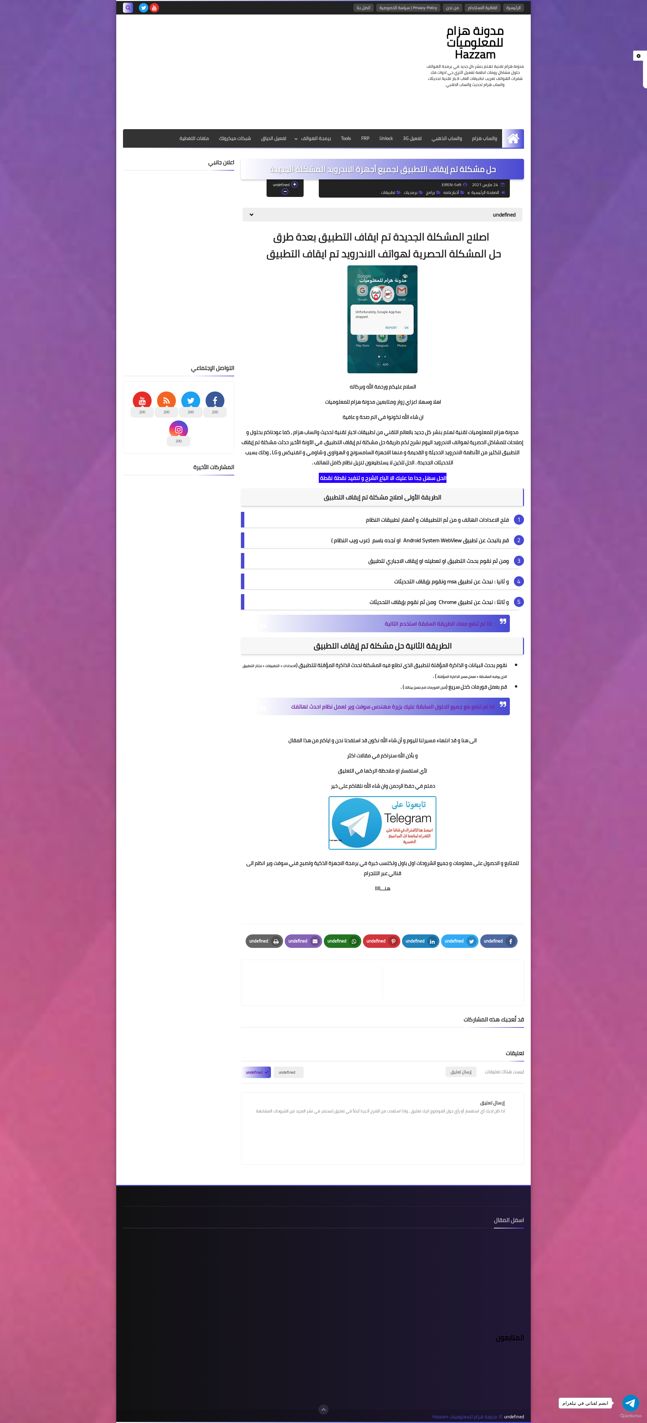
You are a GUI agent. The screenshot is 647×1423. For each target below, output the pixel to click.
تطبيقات (388, 192)
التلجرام (372, 873)
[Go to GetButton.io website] (631, 1416)
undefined (287, 1072)
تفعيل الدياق (273, 138)
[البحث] (128, 8)
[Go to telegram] (630, 1403)
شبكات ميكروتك (235, 138)
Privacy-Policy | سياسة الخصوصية (408, 7)
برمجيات (411, 192)
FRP (365, 138)
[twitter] (143, 7)
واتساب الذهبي (447, 138)
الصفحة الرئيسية (485, 192)
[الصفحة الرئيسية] (513, 138)
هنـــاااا (382, 888)
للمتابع (511, 863)
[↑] (323, 1409)
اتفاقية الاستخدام (482, 7)
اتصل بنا (363, 7)
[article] (315, 983)
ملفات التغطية (194, 138)
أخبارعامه (451, 192)
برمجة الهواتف (316, 138)
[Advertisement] (245, 72)
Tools (346, 138)
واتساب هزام (484, 138)
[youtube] (154, 7)
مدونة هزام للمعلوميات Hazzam (475, 42)
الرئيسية (513, 7)
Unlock (386, 138)
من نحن (452, 7)
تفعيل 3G (412, 138)
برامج (430, 192)
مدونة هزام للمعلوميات (350, 402)
